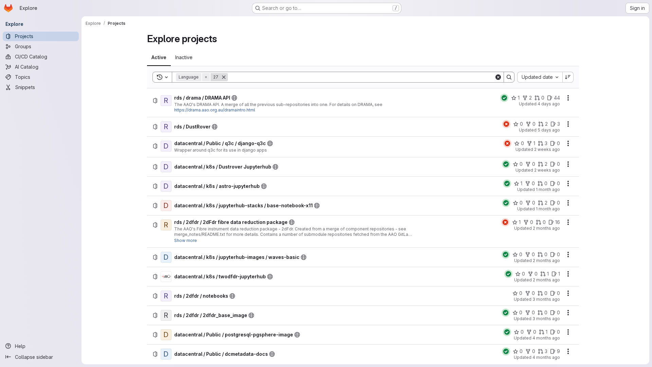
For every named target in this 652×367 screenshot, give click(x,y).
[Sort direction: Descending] (568, 77)
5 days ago (549, 130)
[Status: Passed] (504, 98)
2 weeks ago (547, 149)
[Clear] (498, 77)
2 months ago (546, 228)
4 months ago (546, 337)
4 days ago (549, 103)
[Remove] (224, 77)
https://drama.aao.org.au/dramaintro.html (214, 109)
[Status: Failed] (506, 124)
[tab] (159, 57)
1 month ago (548, 189)
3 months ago (546, 299)
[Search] (509, 77)
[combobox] (539, 77)
